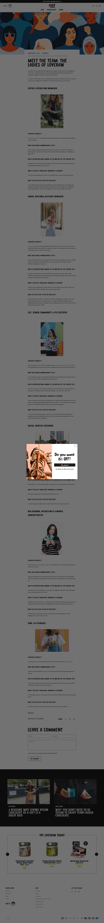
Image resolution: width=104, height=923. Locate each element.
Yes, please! (64, 465)
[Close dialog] (75, 445)
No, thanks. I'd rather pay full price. (65, 469)
